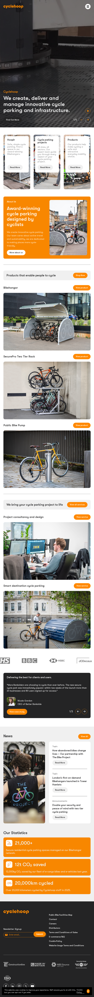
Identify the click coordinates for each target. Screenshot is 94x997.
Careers (52, 924)
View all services (77, 505)
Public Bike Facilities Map (60, 915)
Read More (15, 167)
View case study (17, 712)
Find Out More (12, 120)
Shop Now (80, 275)
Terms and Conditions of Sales (63, 932)
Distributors (54, 928)
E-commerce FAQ (57, 937)
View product (82, 288)
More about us (16, 252)
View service (82, 517)
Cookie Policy (55, 941)
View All (84, 736)
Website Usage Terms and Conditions (66, 945)
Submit (39, 934)
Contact (53, 919)
